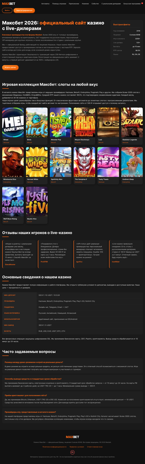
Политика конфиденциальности (54, 447)
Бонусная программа (133, 4)
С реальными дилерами (111, 4)
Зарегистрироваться (24, 10)
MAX (8, 4)
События (95, 4)
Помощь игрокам (59, 4)
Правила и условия (77, 447)
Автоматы (45, 4)
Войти (7, 10)
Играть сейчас (10, 67)
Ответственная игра (94, 447)
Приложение (74, 4)
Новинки (85, 4)
